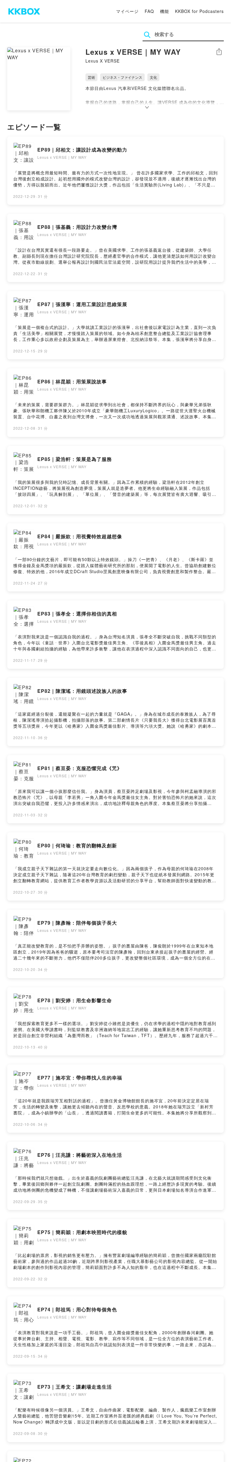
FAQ (149, 11)
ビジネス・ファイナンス (122, 77)
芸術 (91, 77)
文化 (153, 77)
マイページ (127, 11)
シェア (219, 52)
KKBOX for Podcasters (199, 11)
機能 (164, 11)
